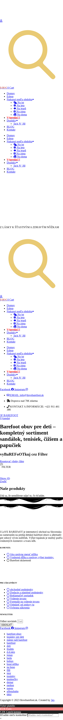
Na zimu (21, 111)
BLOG (10, 126)
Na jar (20, 102)
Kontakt (11, 129)
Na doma (21, 114)
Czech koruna (13, 711)
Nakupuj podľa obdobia (19, 99)
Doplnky (11, 120)
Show (5, 478)
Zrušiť (3, 481)
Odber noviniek (8, 621)
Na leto (20, 105)
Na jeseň (21, 108)
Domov (11, 93)
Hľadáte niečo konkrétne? (14, 715)
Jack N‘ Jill (19, 123)
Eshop (10, 96)
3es (52, 700)
